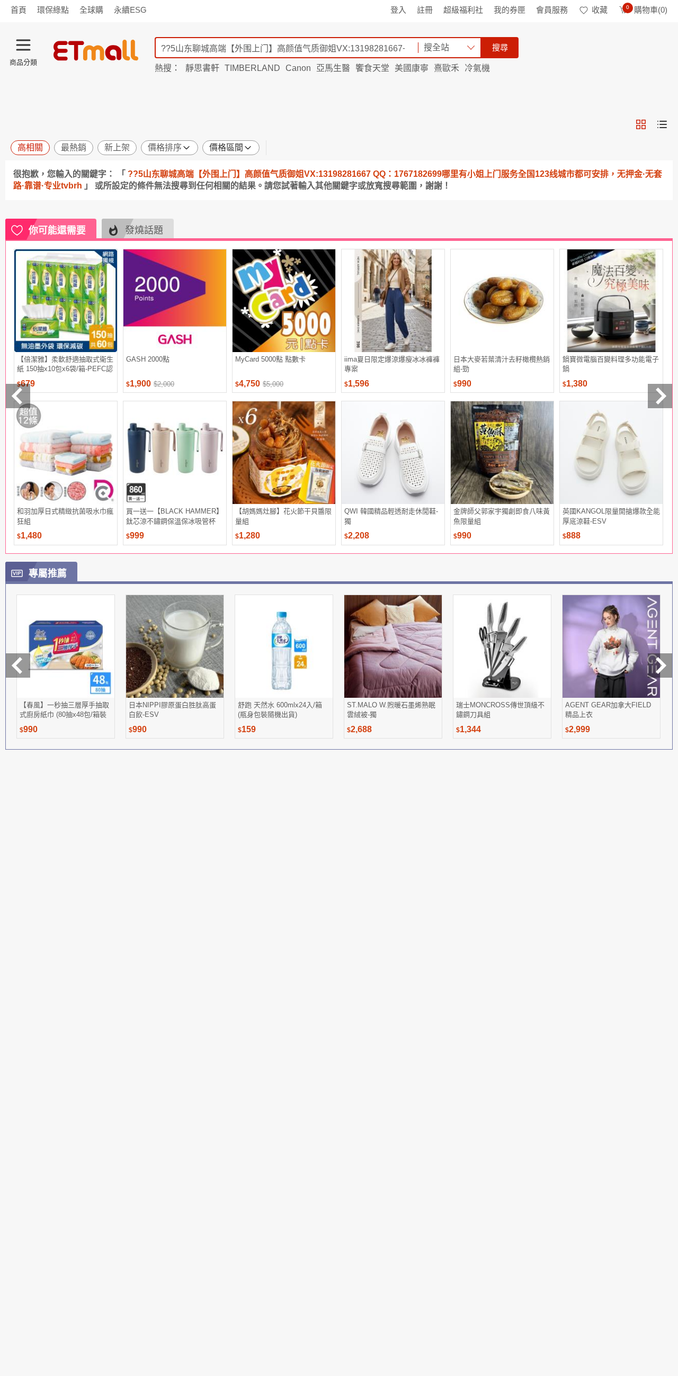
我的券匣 (509, 9)
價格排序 (165, 147)
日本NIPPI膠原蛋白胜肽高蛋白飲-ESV (172, 709)
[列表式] (662, 124)
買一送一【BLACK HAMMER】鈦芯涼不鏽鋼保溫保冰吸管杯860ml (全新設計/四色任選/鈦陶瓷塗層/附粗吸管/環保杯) (174, 516)
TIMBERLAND (252, 68)
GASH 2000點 (148, 359)
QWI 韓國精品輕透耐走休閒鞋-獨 (391, 516)
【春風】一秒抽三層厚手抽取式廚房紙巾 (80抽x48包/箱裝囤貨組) (64, 709)
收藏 (600, 9)
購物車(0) (646, 9)
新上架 (117, 147)
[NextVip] (660, 665)
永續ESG (130, 9)
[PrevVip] (18, 665)
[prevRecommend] (18, 396)
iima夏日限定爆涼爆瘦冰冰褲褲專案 (392, 364)
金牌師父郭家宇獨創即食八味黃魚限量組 (501, 516)
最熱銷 (73, 147)
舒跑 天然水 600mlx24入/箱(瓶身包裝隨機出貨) (280, 709)
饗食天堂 (372, 68)
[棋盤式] (641, 124)
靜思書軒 (202, 68)
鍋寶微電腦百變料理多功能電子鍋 (611, 364)
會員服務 (552, 9)
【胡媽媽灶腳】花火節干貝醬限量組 (283, 516)
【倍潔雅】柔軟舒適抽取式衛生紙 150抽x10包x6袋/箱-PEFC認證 (65, 364)
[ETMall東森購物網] (96, 50)
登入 (398, 9)
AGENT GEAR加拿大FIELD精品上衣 (608, 709)
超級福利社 (463, 9)
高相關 (30, 147)
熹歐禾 (446, 68)
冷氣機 (477, 68)
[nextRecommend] (660, 396)
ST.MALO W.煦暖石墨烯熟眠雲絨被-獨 (391, 709)
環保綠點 (53, 9)
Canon (298, 68)
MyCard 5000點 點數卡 (270, 359)
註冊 (425, 9)
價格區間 (226, 147)
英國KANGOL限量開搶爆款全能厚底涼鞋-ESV (611, 516)
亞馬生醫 (333, 68)
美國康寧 (412, 68)
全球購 (91, 9)
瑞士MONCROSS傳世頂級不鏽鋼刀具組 (500, 709)
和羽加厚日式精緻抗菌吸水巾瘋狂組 (65, 516)
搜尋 (500, 47)
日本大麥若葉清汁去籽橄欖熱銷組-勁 (501, 364)
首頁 (18, 9)
